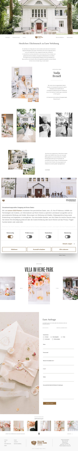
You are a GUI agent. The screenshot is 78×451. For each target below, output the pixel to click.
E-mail (44, 368)
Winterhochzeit (16, 37)
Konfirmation (47, 339)
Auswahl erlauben (39, 249)
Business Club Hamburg (65, 439)
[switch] (29, 236)
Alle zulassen (63, 249)
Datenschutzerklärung (17, 443)
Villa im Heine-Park (65, 440)
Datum (44, 344)
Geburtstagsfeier (56, 337)
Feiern (24, 37)
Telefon (44, 377)
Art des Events (45, 334)
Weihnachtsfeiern (60, 37)
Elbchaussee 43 (65, 442)
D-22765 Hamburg (65, 443)
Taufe (64, 337)
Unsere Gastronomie (7, 443)
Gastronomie (69, 37)
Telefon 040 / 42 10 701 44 (65, 444)
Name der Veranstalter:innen (48, 360)
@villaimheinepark (39, 418)
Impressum (16, 441)
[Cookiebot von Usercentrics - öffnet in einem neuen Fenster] (67, 200)
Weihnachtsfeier (57, 339)
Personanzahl (45, 352)
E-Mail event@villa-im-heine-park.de (65, 445)
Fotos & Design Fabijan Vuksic (39, 448)
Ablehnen (14, 249)
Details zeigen (67, 244)
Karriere (5, 445)
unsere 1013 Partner (15, 210)
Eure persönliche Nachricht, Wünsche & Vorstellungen (53, 385)
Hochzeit (8, 37)
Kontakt (15, 440)
